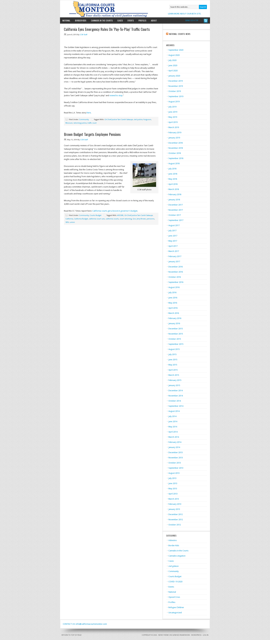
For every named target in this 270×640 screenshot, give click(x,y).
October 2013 (174, 463)
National (66, 20)
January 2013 (174, 509)
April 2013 (173, 494)
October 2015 (174, 339)
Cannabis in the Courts (102, 20)
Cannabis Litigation (176, 556)
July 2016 (172, 292)
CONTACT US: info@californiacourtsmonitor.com (85, 624)
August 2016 (174, 287)
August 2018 (174, 163)
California (69, 219)
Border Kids (80, 20)
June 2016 (172, 297)
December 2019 (175, 81)
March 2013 (173, 499)
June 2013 (172, 483)
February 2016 (174, 318)
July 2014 (172, 416)
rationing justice (80, 123)
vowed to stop (116, 95)
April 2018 (173, 184)
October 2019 (174, 91)
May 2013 (172, 488)
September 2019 (175, 96)
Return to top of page (72, 635)
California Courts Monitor (96, 8)
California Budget (81, 219)
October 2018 (174, 153)
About (153, 20)
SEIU (67, 222)
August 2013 (174, 473)
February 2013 (174, 504)
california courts (112, 219)
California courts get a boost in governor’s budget (114, 211)
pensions (150, 219)
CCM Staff (83, 35)
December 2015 (175, 328)
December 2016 (175, 267)
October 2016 (174, 277)
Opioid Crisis (174, 597)
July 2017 (172, 230)
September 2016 (175, 282)
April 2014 (173, 432)
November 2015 (175, 334)
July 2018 (172, 168)
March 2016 (173, 313)
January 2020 (174, 76)
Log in (205, 635)
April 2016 (173, 308)
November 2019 (175, 86)
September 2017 (175, 220)
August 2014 (174, 411)
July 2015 (172, 354)
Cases (120, 20)
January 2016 (174, 323)
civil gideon (173, 566)
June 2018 (172, 174)
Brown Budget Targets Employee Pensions (92, 134)
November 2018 (175, 148)
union (72, 222)
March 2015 (173, 375)
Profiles (142, 20)
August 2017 (174, 225)
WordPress (196, 635)
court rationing (126, 219)
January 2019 (174, 138)
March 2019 (173, 127)
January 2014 (174, 447)
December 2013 (175, 452)
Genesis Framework (181, 635)
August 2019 (174, 101)
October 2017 (174, 215)
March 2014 (173, 437)
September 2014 (175, 406)
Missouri (68, 123)
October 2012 (174, 525)
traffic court (92, 123)
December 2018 (175, 143)
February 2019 (174, 132)
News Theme (163, 635)
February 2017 (174, 256)
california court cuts (97, 219)
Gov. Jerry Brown (139, 219)
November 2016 (175, 272)
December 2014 (175, 390)
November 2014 (175, 396)
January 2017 (174, 261)
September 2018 (175, 158)
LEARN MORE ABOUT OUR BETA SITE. (184, 14)
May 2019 (172, 117)
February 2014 (174, 442)
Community (84, 120)
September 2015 (175, 344)
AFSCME (120, 215)
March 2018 (173, 189)
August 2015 (174, 349)
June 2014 (172, 421)
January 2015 (174, 385)
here (89, 112)
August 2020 (174, 55)
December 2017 (175, 205)
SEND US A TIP (191, 20)
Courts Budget (95, 215)
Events (131, 20)
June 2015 (172, 359)
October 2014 (174, 401)
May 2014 (172, 426)
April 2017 (173, 246)
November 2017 (175, 210)
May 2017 (172, 241)
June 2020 (172, 65)
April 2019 (173, 122)
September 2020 (175, 50)
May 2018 (172, 179)
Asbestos (172, 540)
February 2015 (174, 380)
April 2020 (173, 70)
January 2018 (174, 199)
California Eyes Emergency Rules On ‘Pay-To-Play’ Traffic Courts (107, 29)
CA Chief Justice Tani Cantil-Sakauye (119, 120)
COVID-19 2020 (175, 581)
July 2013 (172, 478)
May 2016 (172, 303)
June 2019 (172, 112)
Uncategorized (175, 612)
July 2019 (172, 107)
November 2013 (175, 457)
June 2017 (172, 236)
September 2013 (175, 468)
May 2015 (172, 365)
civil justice (138, 120)
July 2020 (172, 60)
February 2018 (174, 194)
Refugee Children (176, 607)
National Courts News (179, 33)
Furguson (147, 120)
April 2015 (173, 370)
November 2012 (175, 519)
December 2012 (175, 514)
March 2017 (173, 251)
